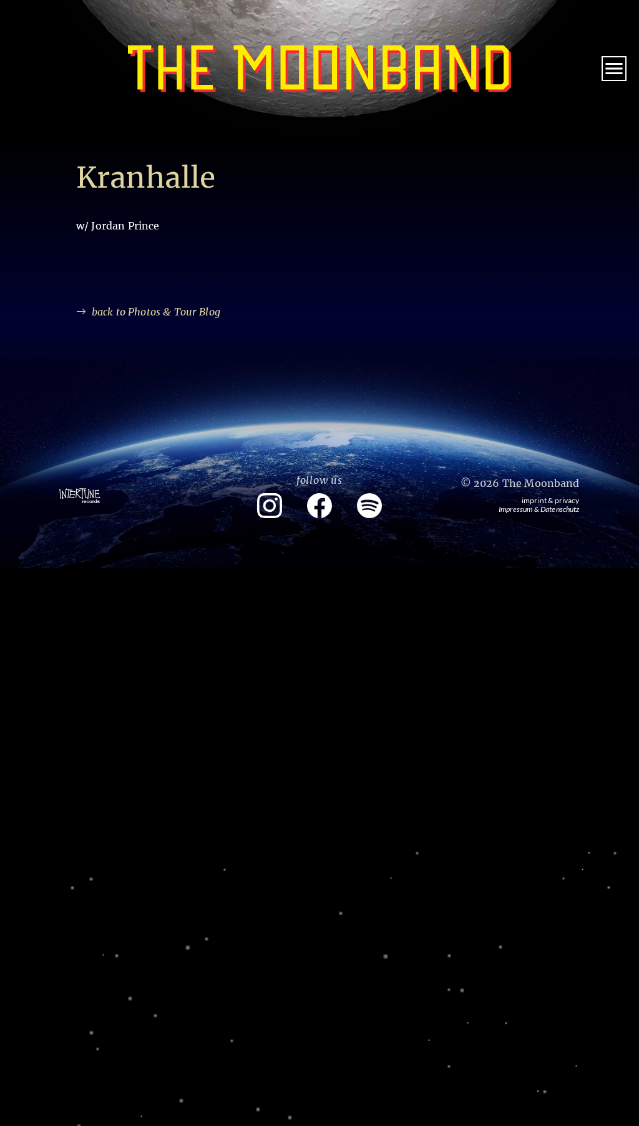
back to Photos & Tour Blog (156, 312)
